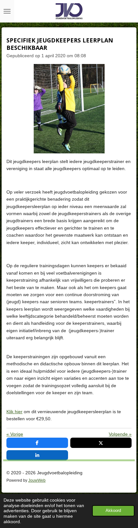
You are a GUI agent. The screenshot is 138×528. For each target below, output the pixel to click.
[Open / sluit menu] (7, 11)
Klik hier (14, 411)
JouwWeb (37, 480)
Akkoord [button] (113, 510)
